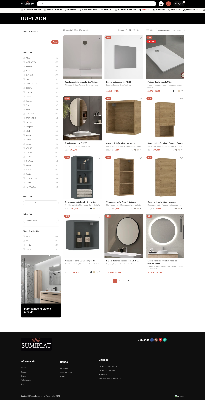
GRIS (28, 109)
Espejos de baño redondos (123, 264)
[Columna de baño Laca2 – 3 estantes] (82, 177)
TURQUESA (31, 187)
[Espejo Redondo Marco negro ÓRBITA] (123, 236)
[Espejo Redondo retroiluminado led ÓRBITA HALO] (165, 236)
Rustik (28, 174)
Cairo (28, 79)
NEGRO (29, 148)
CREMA (29, 92)
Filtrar (55, 42)
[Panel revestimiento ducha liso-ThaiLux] (82, 57)
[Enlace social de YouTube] (160, 340)
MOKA (28, 135)
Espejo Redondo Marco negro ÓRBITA (122, 261)
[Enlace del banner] (41, 286)
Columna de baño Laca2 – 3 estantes (80, 202)
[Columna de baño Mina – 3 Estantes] (123, 177)
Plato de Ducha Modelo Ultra (159, 82)
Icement (29, 122)
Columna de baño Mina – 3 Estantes (121, 202)
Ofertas (150, 87)
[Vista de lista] (143, 30)
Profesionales (26, 380)
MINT (28, 131)
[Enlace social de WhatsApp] (165, 340)
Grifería (62, 376)
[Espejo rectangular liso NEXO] (123, 57)
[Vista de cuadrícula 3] (147, 30)
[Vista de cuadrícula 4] (151, 30)
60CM (28, 236)
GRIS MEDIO (31, 118)
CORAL (29, 88)
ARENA (29, 66)
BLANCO (29, 75)
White (28, 58)
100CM (28, 245)
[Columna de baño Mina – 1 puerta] (165, 177)
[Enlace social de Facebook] (152, 340)
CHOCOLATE (31, 84)
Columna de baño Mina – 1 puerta (161, 202)
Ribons (28, 165)
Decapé (29, 101)
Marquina (29, 127)
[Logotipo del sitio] (27, 4)
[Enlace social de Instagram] (156, 340)
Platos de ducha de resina (171, 85)
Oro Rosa (29, 161)
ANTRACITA (31, 62)
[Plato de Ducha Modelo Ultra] (165, 57)
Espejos (109, 85)
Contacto (24, 372)
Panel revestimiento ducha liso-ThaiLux (81, 82)
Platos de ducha (66, 372)
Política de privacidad (107, 370)
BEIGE (28, 71)
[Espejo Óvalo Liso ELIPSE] (82, 118)
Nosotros (24, 368)
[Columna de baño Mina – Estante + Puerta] (165, 118)
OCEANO (30, 152)
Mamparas (64, 368)
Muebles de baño (112, 146)
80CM (28, 241)
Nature (28, 144)
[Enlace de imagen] (36, 344)
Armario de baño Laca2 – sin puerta (80, 261)
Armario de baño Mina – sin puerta (120, 143)
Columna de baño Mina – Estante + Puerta (165, 143)
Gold (27, 105)
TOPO (28, 183)
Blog (22, 384)
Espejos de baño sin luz (122, 85)
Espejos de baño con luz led (165, 266)
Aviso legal (103, 374)
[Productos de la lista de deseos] (161, 3)
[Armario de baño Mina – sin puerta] (123, 118)
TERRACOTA (31, 178)
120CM (28, 249)
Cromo (28, 97)
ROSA (28, 170)
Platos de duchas (71, 85)
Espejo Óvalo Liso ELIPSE (76, 143)
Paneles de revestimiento (88, 85)
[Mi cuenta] (168, 3)
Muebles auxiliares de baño (130, 146)
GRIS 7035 (30, 114)
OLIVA (28, 157)
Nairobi (28, 140)
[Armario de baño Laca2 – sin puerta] (82, 236)
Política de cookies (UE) (108, 366)
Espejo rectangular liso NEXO (118, 82)
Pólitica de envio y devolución (110, 378)
